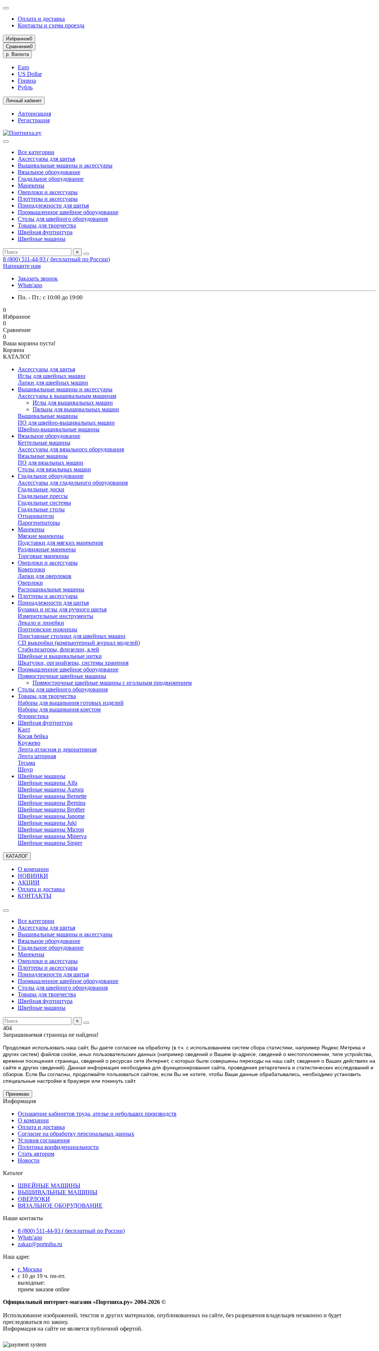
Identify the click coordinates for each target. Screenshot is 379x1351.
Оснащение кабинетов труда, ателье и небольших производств (97, 1114)
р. (17, 54)
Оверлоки (30, 583)
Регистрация (34, 120)
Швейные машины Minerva (52, 836)
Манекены (31, 185)
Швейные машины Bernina (51, 803)
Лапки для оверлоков (44, 576)
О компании (33, 869)
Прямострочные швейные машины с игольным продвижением (112, 683)
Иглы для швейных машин (51, 376)
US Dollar (30, 74)
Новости (29, 1160)
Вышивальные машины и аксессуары (65, 165)
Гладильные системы (44, 502)
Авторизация (34, 113)
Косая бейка (33, 736)
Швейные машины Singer (50, 843)
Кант (24, 729)
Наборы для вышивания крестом (59, 709)
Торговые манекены (43, 556)
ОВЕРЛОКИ (34, 1199)
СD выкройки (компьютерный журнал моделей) (79, 643)
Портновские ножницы (47, 629)
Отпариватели (36, 516)
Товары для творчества (47, 225)
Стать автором (36, 1154)
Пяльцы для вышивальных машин (76, 409)
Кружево (29, 743)
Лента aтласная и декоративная (57, 749)
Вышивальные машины (48, 416)
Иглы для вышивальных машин (73, 402)
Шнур (25, 769)
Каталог (13, 1173)
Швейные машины (42, 239)
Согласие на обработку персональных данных (76, 1134)
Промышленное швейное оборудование (68, 212)
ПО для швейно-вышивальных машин (66, 422)
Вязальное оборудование (49, 172)
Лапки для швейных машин (53, 382)
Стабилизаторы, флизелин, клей (58, 649)
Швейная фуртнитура (45, 232)
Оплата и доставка (41, 19)
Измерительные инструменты (55, 616)
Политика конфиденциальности (58, 1147)
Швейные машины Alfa (47, 783)
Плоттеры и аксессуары (48, 199)
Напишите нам (22, 266)
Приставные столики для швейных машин (71, 636)
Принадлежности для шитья (53, 205)
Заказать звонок (38, 278)
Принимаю (17, 1094)
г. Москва (30, 1269)
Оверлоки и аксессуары (48, 192)
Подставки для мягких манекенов (60, 543)
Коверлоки (31, 569)
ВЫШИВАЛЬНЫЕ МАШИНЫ (57, 1192)
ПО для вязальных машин (50, 462)
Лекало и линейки (41, 623)
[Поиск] (86, 254)
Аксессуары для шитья (46, 159)
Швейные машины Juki (47, 823)
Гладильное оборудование (51, 179)
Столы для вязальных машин (54, 469)
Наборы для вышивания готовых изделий (71, 703)
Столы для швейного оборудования (63, 219)
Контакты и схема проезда (51, 25)
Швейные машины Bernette (52, 796)
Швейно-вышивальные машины (59, 429)
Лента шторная (37, 756)
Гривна (27, 80)
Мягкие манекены (41, 536)
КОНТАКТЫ (34, 896)
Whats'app (30, 285)
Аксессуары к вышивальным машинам (67, 396)
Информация (19, 1101)
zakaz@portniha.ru (40, 1244)
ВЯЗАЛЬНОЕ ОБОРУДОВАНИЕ (60, 1205)
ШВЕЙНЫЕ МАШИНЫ (49, 1185)
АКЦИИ (29, 882)
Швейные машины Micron (51, 829)
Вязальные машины (43, 456)
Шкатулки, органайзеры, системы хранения (73, 663)
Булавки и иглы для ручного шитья (62, 609)
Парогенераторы (39, 523)
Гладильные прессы (43, 496)
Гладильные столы (41, 509)
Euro (23, 67)
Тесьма (26, 763)
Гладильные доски (41, 489)
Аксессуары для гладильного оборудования (73, 482)
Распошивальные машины (51, 589)
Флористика (33, 716)
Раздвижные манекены (47, 549)
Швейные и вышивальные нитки (60, 656)
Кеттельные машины (44, 442)
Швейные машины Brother (51, 809)
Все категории (36, 152)
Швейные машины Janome (51, 816)
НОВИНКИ (33, 876)
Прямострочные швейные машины (62, 676)
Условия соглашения (44, 1140)
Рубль (25, 87)
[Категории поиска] (6, 141)
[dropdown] (6, 8)
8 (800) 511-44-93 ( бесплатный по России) (56, 259)
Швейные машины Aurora (51, 789)
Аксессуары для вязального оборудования (71, 449)
